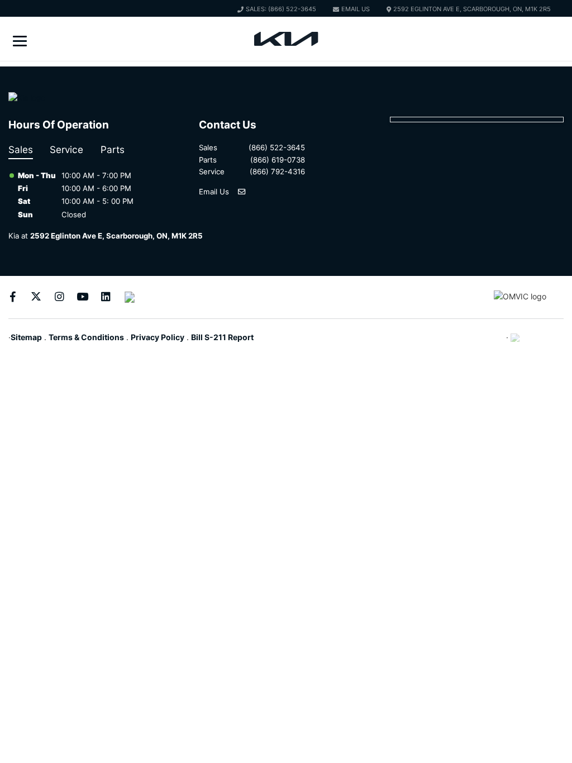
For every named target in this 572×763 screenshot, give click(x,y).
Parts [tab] (113, 149)
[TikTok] (129, 296)
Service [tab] (66, 149)
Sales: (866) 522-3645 (281, 9)
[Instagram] (59, 296)
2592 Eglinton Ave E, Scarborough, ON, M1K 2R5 (472, 9)
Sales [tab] (20, 149)
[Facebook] (12, 296)
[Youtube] (82, 296)
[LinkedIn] (105, 296)
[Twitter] (36, 296)
